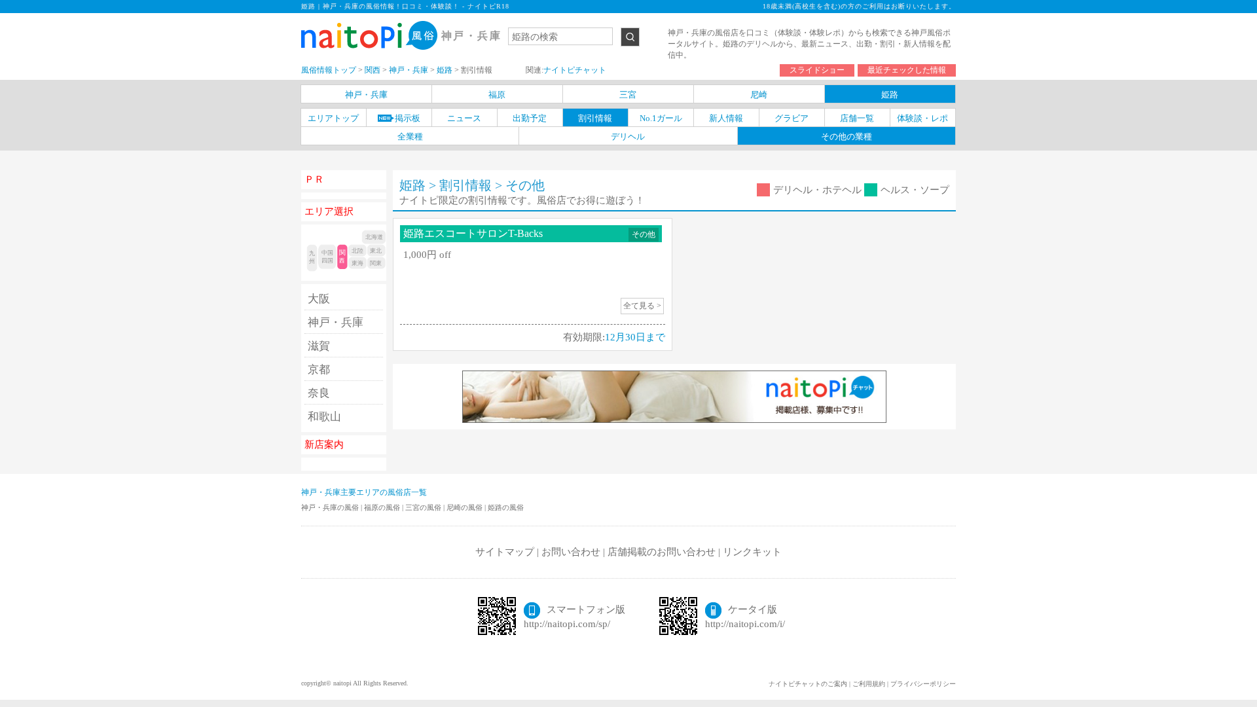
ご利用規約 (868, 683)
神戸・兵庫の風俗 (331, 507)
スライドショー (817, 70)
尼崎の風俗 (465, 507)
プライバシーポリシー (923, 683)
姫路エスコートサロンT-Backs (473, 233)
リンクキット (752, 552)
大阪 (319, 299)
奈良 (319, 393)
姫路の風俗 (506, 507)
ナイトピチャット (574, 70)
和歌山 (324, 416)
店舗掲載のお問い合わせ (662, 552)
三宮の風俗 (424, 507)
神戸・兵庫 (335, 322)
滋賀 (319, 346)
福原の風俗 (383, 507)
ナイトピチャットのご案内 (808, 683)
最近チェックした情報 (906, 70)
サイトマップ (504, 552)
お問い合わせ (570, 552)
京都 (319, 369)
